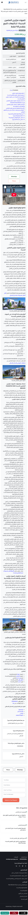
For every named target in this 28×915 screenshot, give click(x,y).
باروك (18, 674)
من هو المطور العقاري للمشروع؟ (16, 113)
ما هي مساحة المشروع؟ (18, 119)
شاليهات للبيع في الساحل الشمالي (17, 363)
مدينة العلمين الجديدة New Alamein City (13, 9)
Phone (8, 769)
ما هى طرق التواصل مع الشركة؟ (17, 117)
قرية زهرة (21, 709)
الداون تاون (20, 679)
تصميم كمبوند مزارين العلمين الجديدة (16, 95)
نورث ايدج (19, 678)
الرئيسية (25, 9)
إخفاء (11, 90)
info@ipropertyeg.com (12, 859)
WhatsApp (20, 769)
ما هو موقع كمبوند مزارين (18, 93)
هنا (13, 703)
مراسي (21, 713)
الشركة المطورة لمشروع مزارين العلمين (15, 108)
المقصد (18, 676)
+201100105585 (23, 859)
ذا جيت (19, 681)
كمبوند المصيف (19, 715)
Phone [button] (14, 181)
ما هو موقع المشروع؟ (19, 115)
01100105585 (15, 701)
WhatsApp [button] (14, 176)
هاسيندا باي (20, 711)
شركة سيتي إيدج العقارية (12, 30)
